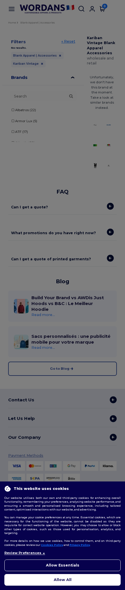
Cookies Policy (52, 544)
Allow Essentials (62, 565)
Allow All (63, 580)
